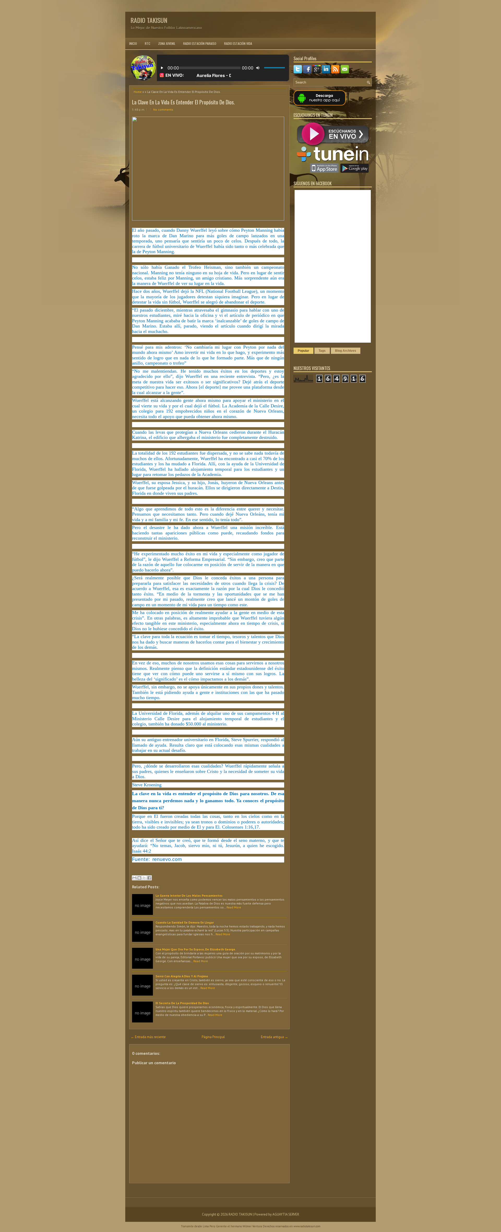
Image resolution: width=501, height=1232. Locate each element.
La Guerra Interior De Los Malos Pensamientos (189, 895)
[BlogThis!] (139, 877)
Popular (303, 351)
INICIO (133, 43)
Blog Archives (345, 351)
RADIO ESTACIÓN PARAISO (199, 43)
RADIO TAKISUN (148, 20)
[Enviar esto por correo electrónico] (134, 877)
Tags (322, 351)
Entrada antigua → (274, 1037)
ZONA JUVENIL (166, 43)
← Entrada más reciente (148, 1037)
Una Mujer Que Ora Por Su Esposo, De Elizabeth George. (196, 949)
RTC (147, 43)
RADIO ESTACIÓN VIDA (238, 43)
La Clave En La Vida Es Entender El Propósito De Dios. (183, 102)
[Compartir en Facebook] (149, 877)
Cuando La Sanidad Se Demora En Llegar (185, 922)
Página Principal (213, 1037)
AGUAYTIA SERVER (285, 1214)
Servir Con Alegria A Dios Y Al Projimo (182, 976)
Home (138, 92)
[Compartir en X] (144, 877)
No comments (163, 109)
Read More (233, 907)
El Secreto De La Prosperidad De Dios (182, 1003)
